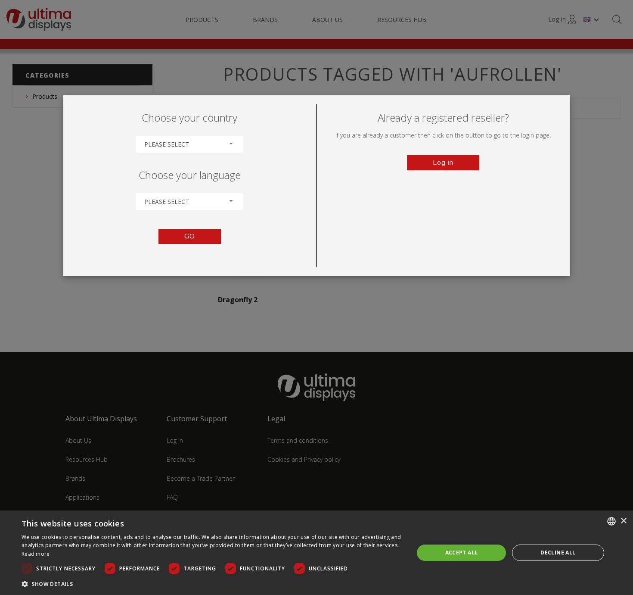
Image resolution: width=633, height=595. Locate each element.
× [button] (623, 521)
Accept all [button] (461, 552)
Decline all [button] (557, 552)
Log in (443, 162)
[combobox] (189, 144)
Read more (36, 553)
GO (189, 236)
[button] (212, 584)
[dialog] (316, 552)
